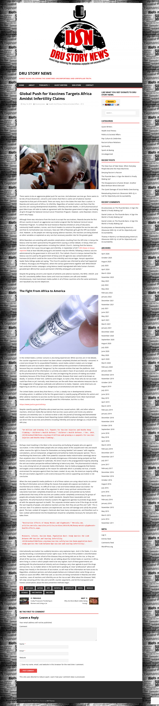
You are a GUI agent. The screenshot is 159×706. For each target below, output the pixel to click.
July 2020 (104, 347)
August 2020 (106, 343)
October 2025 (106, 258)
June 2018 (105, 433)
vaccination (37, 592)
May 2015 (105, 511)
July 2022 (104, 285)
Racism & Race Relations (111, 142)
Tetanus (24, 592)
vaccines (49, 592)
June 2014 (105, 519)
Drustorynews (40, 104)
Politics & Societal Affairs (71, 104)
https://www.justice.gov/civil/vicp (33, 404)
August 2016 (106, 484)
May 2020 (105, 355)
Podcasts (43, 85)
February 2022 (107, 293)
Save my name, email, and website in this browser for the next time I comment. (53, 664)
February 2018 (107, 449)
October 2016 (106, 480)
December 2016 (107, 472)
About (31, 85)
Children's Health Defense (70, 432)
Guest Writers (60, 85)
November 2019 (107, 378)
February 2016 (107, 499)
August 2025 (106, 261)
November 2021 (107, 304)
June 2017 (105, 464)
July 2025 (104, 265)
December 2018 (107, 417)
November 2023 (107, 277)
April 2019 (105, 402)
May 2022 (105, 289)
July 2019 (104, 390)
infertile (57, 588)
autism (40, 588)
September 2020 (107, 339)
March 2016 (106, 496)
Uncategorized (107, 154)
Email (22, 651)
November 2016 (107, 476)
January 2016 (106, 503)
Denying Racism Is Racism (111, 172)
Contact (89, 85)
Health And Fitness (55, 104)
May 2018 (105, 437)
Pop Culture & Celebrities (111, 138)
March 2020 (106, 363)
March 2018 (106, 445)
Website (23, 657)
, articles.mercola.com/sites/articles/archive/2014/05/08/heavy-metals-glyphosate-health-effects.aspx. (59, 525)
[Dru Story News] (79, 67)
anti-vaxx (29, 588)
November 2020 (107, 336)
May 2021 (105, 316)
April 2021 (105, 320)
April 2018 (105, 441)
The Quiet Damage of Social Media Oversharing (120, 189)
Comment (23, 626)
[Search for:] (120, 113)
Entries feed (106, 539)
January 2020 (106, 371)
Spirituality (105, 146)
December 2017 (107, 453)
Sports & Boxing (107, 150)
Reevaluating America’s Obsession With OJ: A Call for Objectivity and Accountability (118, 230)
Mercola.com (77, 523)
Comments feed (107, 543)
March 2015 (106, 515)
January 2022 (106, 297)
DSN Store (76, 85)
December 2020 (107, 332)
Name (22, 644)
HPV (48, 588)
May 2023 (105, 281)
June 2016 (105, 492)
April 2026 (105, 254)
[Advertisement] (39, 124)
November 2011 (107, 523)
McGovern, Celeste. (31, 536)
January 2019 (106, 414)
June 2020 (105, 351)
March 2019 (106, 406)
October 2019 (106, 382)
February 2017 (107, 468)
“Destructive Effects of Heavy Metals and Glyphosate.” (47, 523)
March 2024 (106, 273)
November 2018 (107, 421)
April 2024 (105, 269)
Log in (103, 535)
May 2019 (105, 398)
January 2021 (106, 328)
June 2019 (105, 394)
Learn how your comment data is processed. (67, 677)
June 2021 (105, 312)
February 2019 (107, 410)
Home (21, 85)
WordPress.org (107, 546)
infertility (69, 588)
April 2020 (105, 359)
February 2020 (107, 367)
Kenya (80, 588)
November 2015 (107, 507)
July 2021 (104, 308)
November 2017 (107, 457)
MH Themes (51, 701)
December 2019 (107, 375)
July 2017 (104, 460)
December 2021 (107, 300)
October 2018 (106, 425)
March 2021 (106, 324)
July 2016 (104, 488)
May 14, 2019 (27, 104)
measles (90, 588)
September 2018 (107, 429)
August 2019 (106, 386)
